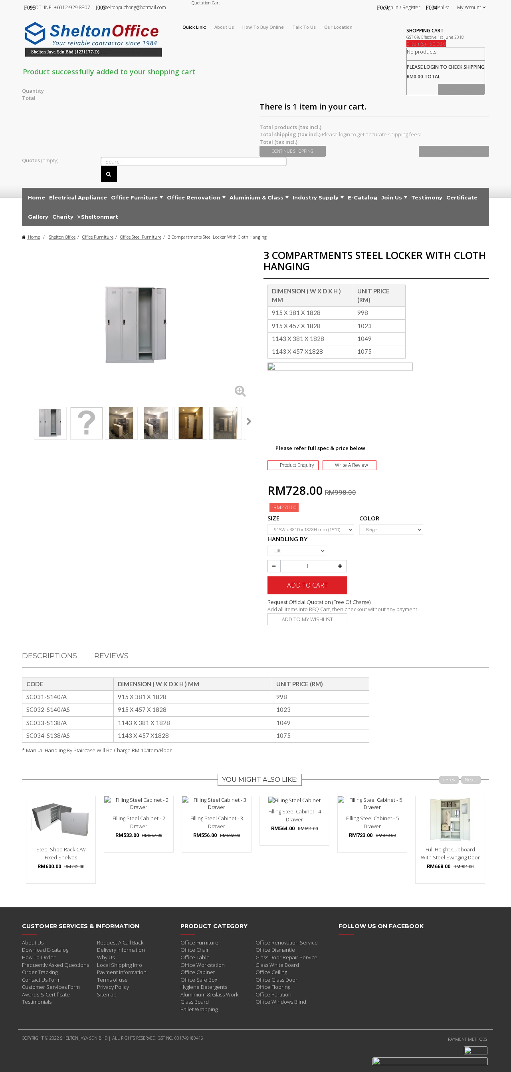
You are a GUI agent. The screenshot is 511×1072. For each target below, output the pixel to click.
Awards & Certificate (46, 994)
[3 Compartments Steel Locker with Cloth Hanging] (50, 423)
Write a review (351, 465)
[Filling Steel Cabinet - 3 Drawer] (216, 803)
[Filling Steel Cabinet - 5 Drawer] (372, 803)
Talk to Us (304, 27)
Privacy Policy (113, 986)
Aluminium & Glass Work (209, 994)
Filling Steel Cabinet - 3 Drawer (216, 822)
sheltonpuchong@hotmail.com (134, 7)
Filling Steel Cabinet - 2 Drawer (139, 822)
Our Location (338, 27)
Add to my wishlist (307, 619)
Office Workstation (202, 964)
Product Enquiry (297, 465)
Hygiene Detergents (203, 986)
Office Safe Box (198, 979)
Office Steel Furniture (140, 237)
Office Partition (273, 994)
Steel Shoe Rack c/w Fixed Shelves (61, 853)
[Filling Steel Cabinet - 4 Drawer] (294, 800)
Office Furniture (97, 237)
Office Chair (194, 949)
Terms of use (112, 979)
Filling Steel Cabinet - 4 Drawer (294, 815)
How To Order (38, 957)
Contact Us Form (41, 979)
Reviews (111, 656)
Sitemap (107, 994)
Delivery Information (121, 949)
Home (33, 237)
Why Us (106, 957)
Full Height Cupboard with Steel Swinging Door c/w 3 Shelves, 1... (450, 857)
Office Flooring (273, 986)
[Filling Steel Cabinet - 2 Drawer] (138, 803)
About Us (33, 942)
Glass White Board (277, 964)
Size (274, 518)
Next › (471, 779)
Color (370, 518)
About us (224, 27)
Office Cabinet (197, 972)
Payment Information (122, 972)
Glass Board (194, 1001)
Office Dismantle (275, 949)
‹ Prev (449, 779)
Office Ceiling (271, 972)
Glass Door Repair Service (286, 957)
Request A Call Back (120, 942)
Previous (25, 421)
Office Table (195, 957)
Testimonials (36, 1001)
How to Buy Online (263, 27)
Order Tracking (39, 972)
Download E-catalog (45, 949)
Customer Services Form (51, 986)
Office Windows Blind (281, 1001)
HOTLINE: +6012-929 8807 (60, 7)
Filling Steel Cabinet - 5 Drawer (372, 822)
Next (249, 421)
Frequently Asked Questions (55, 964)
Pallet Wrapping (199, 1009)
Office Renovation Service (287, 942)
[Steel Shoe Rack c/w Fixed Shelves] (60, 819)
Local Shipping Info (119, 964)
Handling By (289, 539)
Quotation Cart (206, 3)
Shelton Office (62, 237)
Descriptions (49, 656)
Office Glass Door (276, 979)
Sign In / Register (402, 7)
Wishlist (441, 7)
